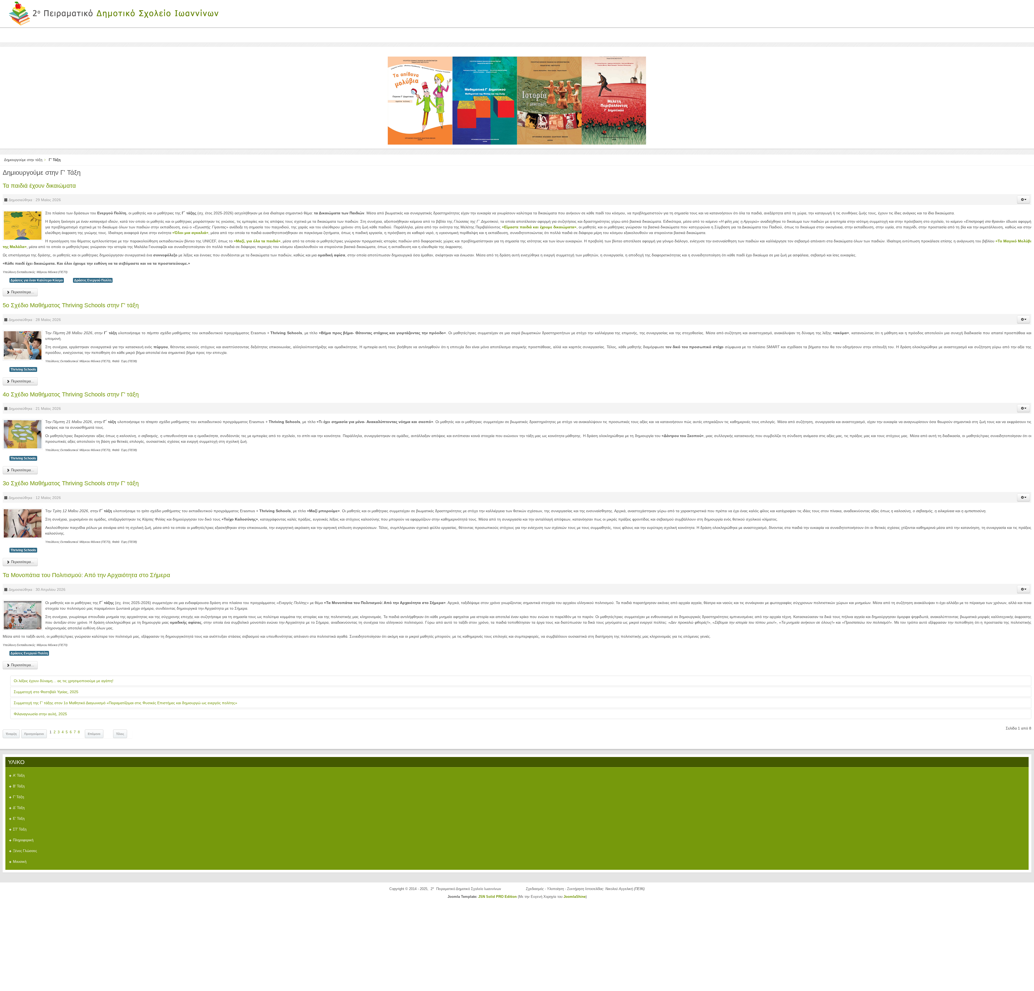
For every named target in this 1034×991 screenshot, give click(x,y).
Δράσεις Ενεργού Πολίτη (92, 280)
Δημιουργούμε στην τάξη (23, 160)
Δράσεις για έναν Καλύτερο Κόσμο (37, 280)
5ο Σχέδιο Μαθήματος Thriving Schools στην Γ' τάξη (71, 305)
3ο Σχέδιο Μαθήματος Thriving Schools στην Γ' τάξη (71, 483)
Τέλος (120, 733)
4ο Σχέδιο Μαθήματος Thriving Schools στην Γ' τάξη (71, 394)
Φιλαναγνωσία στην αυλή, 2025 (40, 714)
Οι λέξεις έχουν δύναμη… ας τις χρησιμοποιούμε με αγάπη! (63, 681)
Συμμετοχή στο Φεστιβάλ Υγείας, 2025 (46, 692)
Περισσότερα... (22, 292)
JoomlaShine (575, 897)
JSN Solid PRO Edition (497, 897)
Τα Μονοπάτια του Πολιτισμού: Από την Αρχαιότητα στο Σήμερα (86, 575)
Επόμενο (94, 733)
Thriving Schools (23, 369)
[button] (1023, 200)
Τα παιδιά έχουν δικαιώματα (39, 185)
